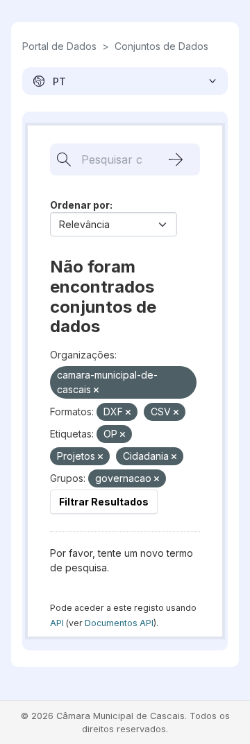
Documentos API (119, 623)
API (57, 623)
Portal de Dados (59, 46)
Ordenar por (80, 205)
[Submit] (175, 159)
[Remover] (96, 390)
